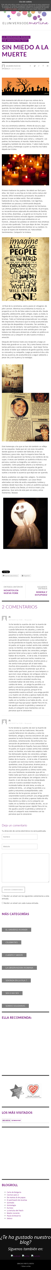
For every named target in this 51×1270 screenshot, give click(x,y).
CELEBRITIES (12, 942)
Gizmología (11, 1205)
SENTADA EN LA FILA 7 (16, 980)
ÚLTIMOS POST (16, 1120)
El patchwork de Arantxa (17, 1200)
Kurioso (10, 1208)
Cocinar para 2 (13, 1195)
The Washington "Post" (15, 40)
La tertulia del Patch (15, 1210)
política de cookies (11, 9)
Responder (28, 620)
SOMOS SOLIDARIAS (15, 1005)
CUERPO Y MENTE (14, 955)
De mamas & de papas (16, 1197)
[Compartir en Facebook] (30, 66)
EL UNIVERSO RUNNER (16, 929)
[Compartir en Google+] (39, 66)
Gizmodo (10, 1202)
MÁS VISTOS (6, 1120)
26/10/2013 (16, 69)
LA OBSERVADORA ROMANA (19, 967)
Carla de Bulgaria (14, 1192)
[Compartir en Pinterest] (43, 66)
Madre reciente (13, 1213)
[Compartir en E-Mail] (47, 66)
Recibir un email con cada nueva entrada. (21, 903)
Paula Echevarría (14, 1216)
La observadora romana (16, 37)
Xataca (9, 1218)
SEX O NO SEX (12, 993)
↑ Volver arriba (26, 1266)
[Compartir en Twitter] (34, 66)
